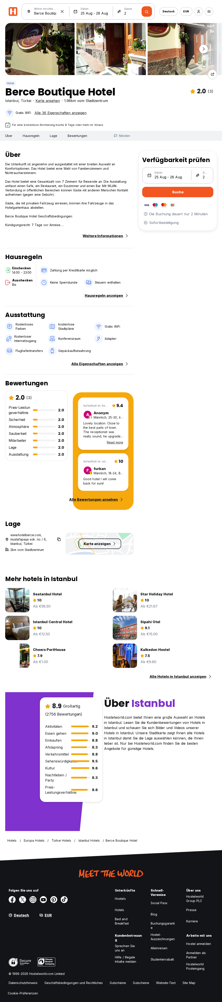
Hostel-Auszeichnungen (163, 937)
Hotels (119, 910)
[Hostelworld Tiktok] (64, 899)
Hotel (10, 83)
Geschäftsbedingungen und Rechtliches (73, 983)
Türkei (26, 101)
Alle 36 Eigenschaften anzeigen (60, 113)
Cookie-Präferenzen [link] (23, 993)
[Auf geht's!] (147, 11)
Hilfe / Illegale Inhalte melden (125, 959)
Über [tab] (8, 136)
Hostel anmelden (198, 944)
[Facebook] (12, 899)
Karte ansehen (48, 101)
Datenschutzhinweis (23, 983)
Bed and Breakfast (122, 921)
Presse (191, 910)
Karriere (192, 921)
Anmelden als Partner (196, 955)
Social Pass (159, 903)
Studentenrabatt (162, 959)
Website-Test (165, 983)
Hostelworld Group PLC (195, 899)
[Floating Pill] (203, 49)
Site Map (189, 983)
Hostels (120, 898)
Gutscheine (118, 983)
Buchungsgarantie (163, 926)
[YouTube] (43, 899)
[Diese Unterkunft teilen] (212, 74)
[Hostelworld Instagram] (32, 899)
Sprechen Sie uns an (125, 948)
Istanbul (11, 101)
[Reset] (62, 11)
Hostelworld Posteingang (195, 966)
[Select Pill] (198, 11)
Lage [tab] (53, 136)
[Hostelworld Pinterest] (53, 899)
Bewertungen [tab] (77, 136)
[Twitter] (22, 899)
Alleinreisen (159, 948)
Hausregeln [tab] (31, 136)
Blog (154, 914)
